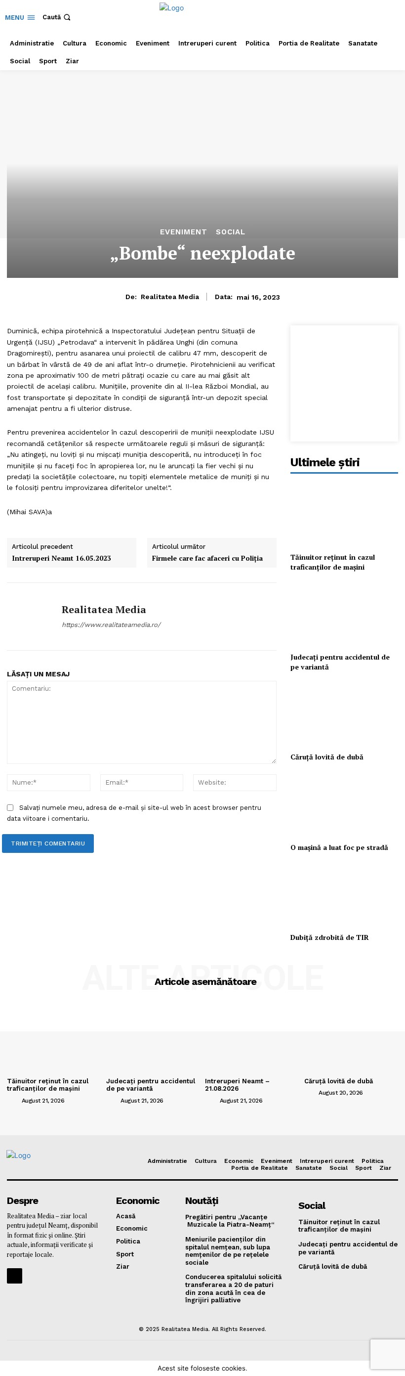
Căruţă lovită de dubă (327, 756)
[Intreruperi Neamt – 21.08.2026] (252, 1038)
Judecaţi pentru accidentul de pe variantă (150, 1085)
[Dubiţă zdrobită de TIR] (344, 894)
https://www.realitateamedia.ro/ (111, 624)
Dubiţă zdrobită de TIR (329, 937)
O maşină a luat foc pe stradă (339, 847)
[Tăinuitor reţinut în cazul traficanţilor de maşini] (344, 514)
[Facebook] (14, 1276)
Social (230, 232)
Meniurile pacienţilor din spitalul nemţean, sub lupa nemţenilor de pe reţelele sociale (227, 1251)
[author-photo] (13, 1100)
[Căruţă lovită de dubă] (344, 713)
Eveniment (183, 232)
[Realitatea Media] (30, 616)
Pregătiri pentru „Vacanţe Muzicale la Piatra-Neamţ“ (230, 1221)
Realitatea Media (170, 297)
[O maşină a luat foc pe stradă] (344, 804)
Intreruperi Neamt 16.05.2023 (61, 558)
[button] (57, 17)
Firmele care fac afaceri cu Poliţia (207, 558)
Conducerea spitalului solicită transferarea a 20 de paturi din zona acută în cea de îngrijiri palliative (233, 1288)
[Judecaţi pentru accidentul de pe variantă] (344, 613)
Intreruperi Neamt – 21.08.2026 (237, 1085)
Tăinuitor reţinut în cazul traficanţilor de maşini (332, 562)
